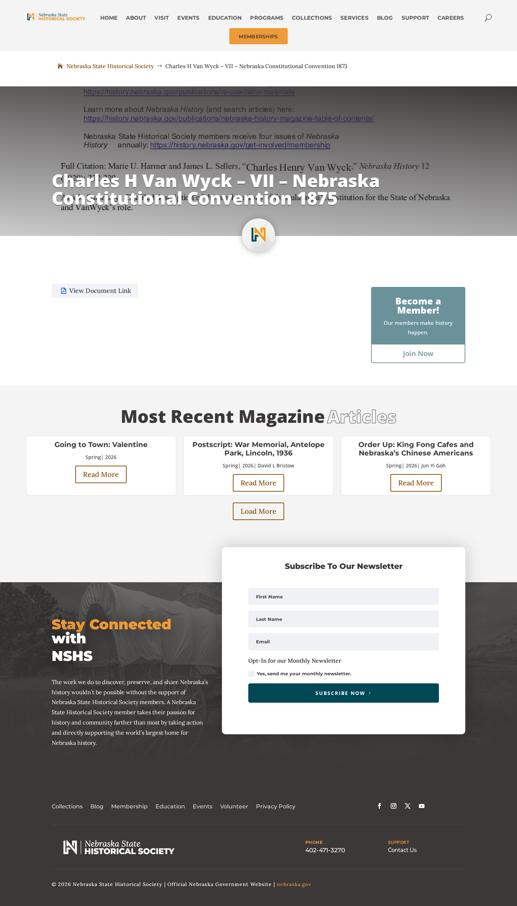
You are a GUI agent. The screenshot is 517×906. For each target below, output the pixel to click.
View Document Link (100, 291)
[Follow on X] (407, 806)
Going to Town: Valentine (101, 444)
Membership (129, 806)
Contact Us (402, 850)
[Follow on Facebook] (379, 806)
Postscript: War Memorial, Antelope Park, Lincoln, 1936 (258, 448)
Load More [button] (258, 511)
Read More (101, 474)
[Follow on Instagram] (393, 806)
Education (170, 806)
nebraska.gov (294, 884)
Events (202, 806)
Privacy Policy (275, 806)
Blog (96, 806)
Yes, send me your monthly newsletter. (304, 673)
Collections (67, 806)
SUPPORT (398, 842)
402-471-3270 (325, 850)
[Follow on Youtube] (421, 806)
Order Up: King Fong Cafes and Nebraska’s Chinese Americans (416, 448)
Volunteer (234, 806)
